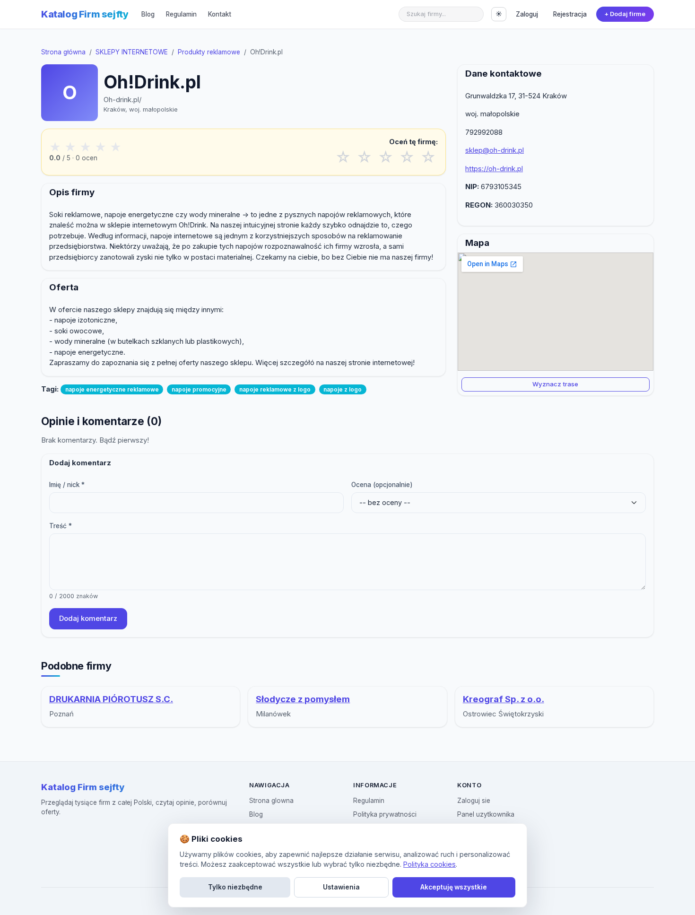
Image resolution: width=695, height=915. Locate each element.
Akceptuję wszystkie (453, 887)
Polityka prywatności (385, 814)
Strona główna (63, 52)
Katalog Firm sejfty (84, 14)
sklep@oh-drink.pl (494, 150)
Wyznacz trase (555, 384)
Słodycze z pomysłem (303, 699)
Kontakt (219, 14)
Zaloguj (527, 14)
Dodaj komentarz (88, 618)
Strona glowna (271, 800)
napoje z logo (342, 389)
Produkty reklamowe (209, 52)
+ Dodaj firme (624, 13)
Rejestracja (570, 14)
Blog (148, 14)
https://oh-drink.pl (494, 168)
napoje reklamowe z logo (275, 389)
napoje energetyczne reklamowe (112, 389)
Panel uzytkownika (485, 814)
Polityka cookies (429, 864)
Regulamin (181, 14)
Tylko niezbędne (235, 887)
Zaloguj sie (473, 800)
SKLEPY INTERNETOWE (132, 52)
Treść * (60, 526)
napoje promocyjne (199, 389)
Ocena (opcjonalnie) (382, 484)
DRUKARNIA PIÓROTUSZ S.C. (111, 699)
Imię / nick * (67, 484)
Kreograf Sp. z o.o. (503, 699)
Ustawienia (341, 887)
